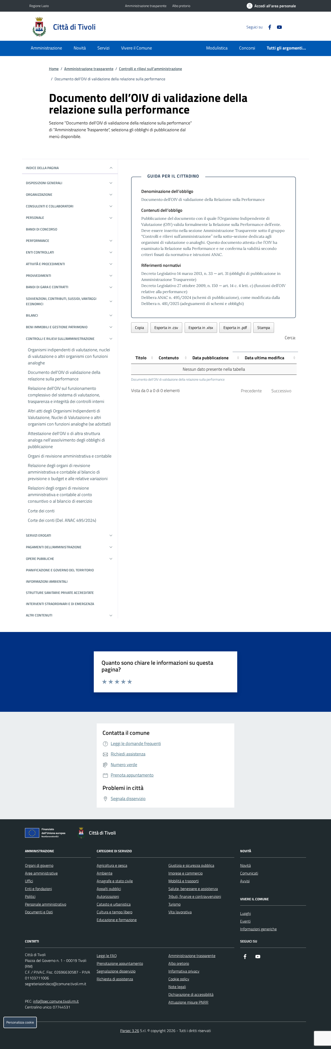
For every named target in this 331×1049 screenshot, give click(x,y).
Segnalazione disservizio (116, 971)
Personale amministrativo (45, 904)
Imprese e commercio (185, 873)
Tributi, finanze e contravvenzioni (194, 896)
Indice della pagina (42, 167)
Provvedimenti (38, 275)
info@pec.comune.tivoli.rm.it (56, 1001)
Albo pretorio (181, 5)
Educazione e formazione (117, 920)
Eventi (245, 921)
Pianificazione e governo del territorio (60, 570)
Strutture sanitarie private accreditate (60, 592)
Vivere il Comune (136, 48)
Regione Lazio (39, 5)
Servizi (103, 48)
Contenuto (169, 357)
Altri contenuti (39, 615)
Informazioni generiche (258, 929)
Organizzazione (39, 194)
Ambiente (104, 873)
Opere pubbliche (40, 558)
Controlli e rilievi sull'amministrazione (60, 338)
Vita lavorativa (180, 912)
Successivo (281, 390)
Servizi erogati (38, 535)
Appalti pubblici (109, 889)
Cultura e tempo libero (114, 912)
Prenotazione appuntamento (120, 963)
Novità (80, 48)
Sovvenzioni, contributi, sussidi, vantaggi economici (61, 301)
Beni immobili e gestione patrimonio (56, 326)
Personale (35, 217)
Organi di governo (39, 865)
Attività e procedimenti (45, 263)
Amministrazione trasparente (145, 5)
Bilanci (32, 315)
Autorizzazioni (108, 896)
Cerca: (290, 337)
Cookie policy (178, 979)
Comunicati (249, 873)
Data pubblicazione (210, 357)
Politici (30, 896)
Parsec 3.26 (129, 1030)
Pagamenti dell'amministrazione (53, 546)
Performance (37, 240)
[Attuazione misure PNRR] (46, 834)
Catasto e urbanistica (114, 904)
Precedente (251, 390)
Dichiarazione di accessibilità (190, 994)
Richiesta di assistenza (115, 979)
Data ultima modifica (264, 357)
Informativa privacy (183, 971)
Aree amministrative (41, 873)
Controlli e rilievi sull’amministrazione (150, 69)
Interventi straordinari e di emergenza (60, 603)
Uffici (29, 881)
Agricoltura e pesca (112, 865)
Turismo (174, 904)
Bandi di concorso (41, 229)
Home (54, 69)
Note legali (177, 987)
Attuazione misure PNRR (188, 1002)
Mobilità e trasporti (183, 881)
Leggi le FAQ (107, 956)
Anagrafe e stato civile (115, 881)
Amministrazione (46, 48)
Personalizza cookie (20, 1022)
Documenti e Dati (39, 912)
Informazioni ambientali (47, 581)
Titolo (141, 357)
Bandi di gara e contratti (47, 286)
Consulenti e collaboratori (49, 206)
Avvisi (245, 881)
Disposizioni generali (44, 182)
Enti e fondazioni (38, 889)
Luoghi (245, 913)
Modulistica (217, 48)
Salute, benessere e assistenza (193, 889)
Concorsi (247, 48)
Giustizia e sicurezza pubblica (191, 865)
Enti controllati (40, 252)
